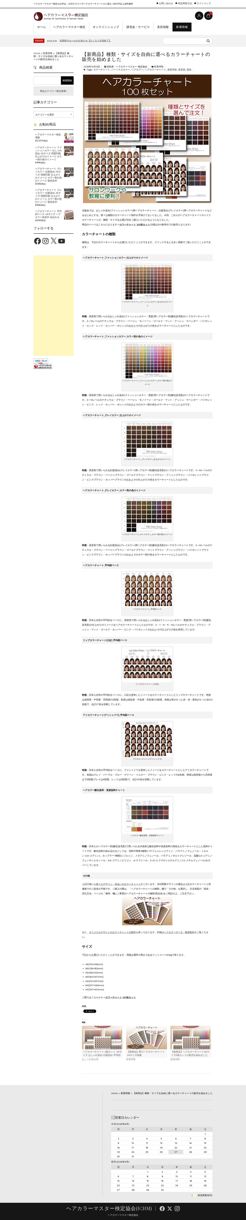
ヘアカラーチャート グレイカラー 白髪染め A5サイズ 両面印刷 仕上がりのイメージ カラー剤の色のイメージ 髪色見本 (48, 196)
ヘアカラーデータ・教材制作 (179, 932)
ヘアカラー (137, 69)
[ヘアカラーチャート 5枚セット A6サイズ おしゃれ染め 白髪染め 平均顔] (102, 1037)
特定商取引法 (185, 3)
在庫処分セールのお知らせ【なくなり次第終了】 (85, 40)
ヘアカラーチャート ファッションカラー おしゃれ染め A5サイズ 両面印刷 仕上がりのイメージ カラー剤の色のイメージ (48, 153)
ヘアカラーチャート (155, 69)
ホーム (41, 27)
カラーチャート (101, 69)
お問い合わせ (166, 3)
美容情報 (163, 27)
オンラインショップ (106, 27)
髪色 (189, 69)
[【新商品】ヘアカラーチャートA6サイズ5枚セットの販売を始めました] (190, 1037)
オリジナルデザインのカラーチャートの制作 (112, 932)
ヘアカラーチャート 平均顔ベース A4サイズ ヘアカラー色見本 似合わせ (48, 214)
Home (36, 53)
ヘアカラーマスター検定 (69, 27)
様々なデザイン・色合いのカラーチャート (118, 884)
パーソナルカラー (120, 69)
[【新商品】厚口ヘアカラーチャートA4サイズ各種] (146, 1037)
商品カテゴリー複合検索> (53, 91)
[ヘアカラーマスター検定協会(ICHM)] (60, 16)
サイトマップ (204, 3)
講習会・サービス (138, 27)
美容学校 (172, 69)
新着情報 (182, 27)
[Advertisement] (53, 305)
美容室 (181, 69)
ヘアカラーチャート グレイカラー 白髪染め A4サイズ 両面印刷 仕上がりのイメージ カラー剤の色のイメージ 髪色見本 (48, 174)
